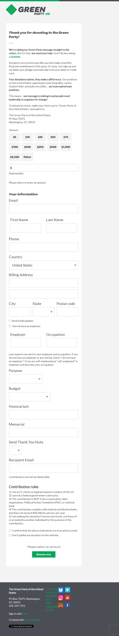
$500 (53, 147)
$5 (14, 137)
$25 (40, 137)
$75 (65, 137)
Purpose (15, 370)
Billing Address (21, 275)
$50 (53, 137)
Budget (15, 388)
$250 (40, 147)
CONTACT (52, 592)
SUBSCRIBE (52, 606)
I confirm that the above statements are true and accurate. (45, 530)
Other (27, 157)
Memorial (16, 424)
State (37, 303)
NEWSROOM (53, 596)
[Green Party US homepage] (28, 9)
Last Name (54, 219)
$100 (15, 147)
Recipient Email (21, 460)
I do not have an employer (27, 326)
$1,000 (65, 147)
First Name (19, 219)
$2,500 (14, 157)
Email (13, 200)
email (25, 613)
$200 (27, 147)
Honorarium (19, 406)
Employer (18, 334)
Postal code (66, 303)
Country (15, 257)
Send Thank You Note (26, 442)
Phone (14, 239)
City (12, 303)
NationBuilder (32, 619)
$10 (27, 137)
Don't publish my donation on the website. (36, 535)
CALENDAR (53, 589)
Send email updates (23, 320)
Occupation (55, 334)
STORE (50, 610)
